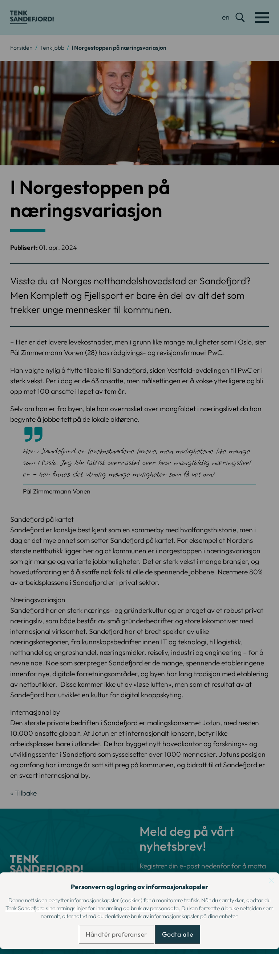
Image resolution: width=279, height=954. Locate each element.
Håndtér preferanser (116, 934)
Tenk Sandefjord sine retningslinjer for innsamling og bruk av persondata (92, 908)
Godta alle (177, 934)
